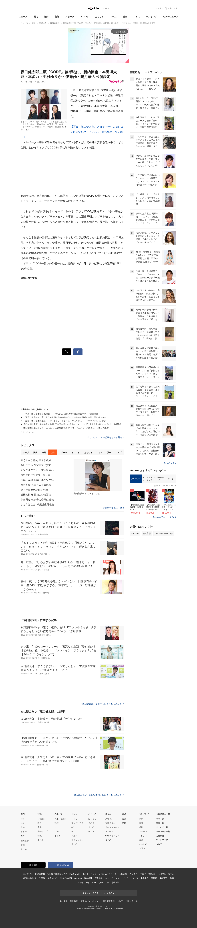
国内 (36, 16)
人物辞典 (160, 835)
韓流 (40, 835)
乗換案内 (144, 878)
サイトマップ (162, 840)
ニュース (23, 16)
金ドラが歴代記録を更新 (34, 489)
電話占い (152, 874)
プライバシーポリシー (90, 901)
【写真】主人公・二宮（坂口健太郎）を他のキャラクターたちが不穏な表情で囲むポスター (64, 417)
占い (107, 878)
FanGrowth (74, 874)
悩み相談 (88, 878)
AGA (94, 882)
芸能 (57, 16)
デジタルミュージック (147, 478)
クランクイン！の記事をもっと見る (104, 437)
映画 (40, 823)
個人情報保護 (109, 901)
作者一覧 (160, 823)
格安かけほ (52, 878)
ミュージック (159, 478)
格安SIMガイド (30, 878)
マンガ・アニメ (78, 823)
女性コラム (110, 823)
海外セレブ (43, 831)
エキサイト (173, 8)
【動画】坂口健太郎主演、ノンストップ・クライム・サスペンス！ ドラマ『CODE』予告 (64, 420)
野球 (56, 823)
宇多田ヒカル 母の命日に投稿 (37, 499)
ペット (91, 831)
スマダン (109, 819)
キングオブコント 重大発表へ (37, 470)
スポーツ (69, 16)
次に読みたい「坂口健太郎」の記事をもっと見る (98, 794)
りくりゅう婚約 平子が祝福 (36, 460)
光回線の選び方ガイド (57, 874)
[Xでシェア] (66, 351)
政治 (23, 827)
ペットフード (84, 882)
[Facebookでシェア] (77, 351)
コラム (113, 16)
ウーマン (115, 878)
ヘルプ (159, 844)
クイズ (136, 16)
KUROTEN (40, 874)
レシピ (125, 878)
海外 (46, 16)
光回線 (42, 878)
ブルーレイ (136, 478)
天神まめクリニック (108, 874)
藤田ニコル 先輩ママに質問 (36, 465)
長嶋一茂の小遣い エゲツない (37, 479)
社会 (23, 819)
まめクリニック (89, 874)
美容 (172, 878)
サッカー (58, 827)
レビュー (75, 819)
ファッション (77, 840)
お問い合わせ (131, 901)
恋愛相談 (99, 878)
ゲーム (74, 827)
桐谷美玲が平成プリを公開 (35, 474)
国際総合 (25, 840)
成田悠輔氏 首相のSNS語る (36, 494)
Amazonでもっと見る (163, 517)
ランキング (151, 16)
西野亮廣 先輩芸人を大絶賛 (36, 484)
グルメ (74, 835)
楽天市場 (147, 533)
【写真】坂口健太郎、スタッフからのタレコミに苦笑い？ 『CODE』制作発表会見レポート (72, 132)
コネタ (91, 823)
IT (72, 831)
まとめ (24, 831)
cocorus (78, 878)
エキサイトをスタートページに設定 (98, 893)
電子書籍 (115, 882)
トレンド (84, 16)
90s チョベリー (112, 835)
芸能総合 (42, 819)
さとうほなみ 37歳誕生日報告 (37, 504)
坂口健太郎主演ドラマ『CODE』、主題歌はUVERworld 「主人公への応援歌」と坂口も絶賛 (66, 428)
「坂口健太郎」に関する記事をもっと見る (101, 703)
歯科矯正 (163, 878)
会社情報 (64, 901)
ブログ (143, 874)
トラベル (109, 831)
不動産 (154, 878)
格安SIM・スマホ (166, 874)
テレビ (170, 478)
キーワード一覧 (163, 831)
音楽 (40, 827)
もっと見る (169, 462)
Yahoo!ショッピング (163, 533)
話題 (124, 823)
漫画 (125, 16)
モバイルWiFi (66, 878)
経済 (23, 823)
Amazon (135, 533)
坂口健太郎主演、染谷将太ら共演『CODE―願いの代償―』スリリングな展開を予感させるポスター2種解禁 (72, 424)
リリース (160, 819)
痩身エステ (104, 882)
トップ (26, 452)
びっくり (92, 819)
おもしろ (99, 16)
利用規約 (74, 901)
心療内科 (123, 874)
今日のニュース (170, 16)
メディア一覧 (162, 827)
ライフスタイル (112, 827)
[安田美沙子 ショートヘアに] (98, 475)
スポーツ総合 (60, 819)
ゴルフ (57, 831)
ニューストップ (159, 8)
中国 (23, 844)
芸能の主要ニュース (112, 508)
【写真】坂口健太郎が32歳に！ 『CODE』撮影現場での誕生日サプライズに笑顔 (60, 414)
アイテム (133, 874)
